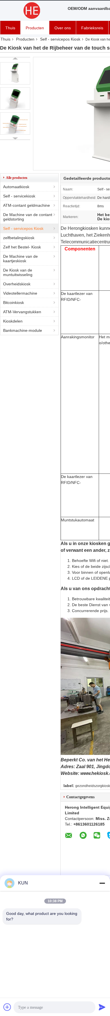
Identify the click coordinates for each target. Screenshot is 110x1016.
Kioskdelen (13, 321)
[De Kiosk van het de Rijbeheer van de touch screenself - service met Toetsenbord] (15, 73)
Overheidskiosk (16, 284)
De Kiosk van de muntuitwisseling (17, 272)
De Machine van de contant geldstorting (27, 216)
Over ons (62, 28)
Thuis (10, 28)
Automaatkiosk (16, 186)
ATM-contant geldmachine (26, 205)
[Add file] (7, 1007)
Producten (35, 28)
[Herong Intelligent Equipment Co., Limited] (31, 10)
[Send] (102, 1007)
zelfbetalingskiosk (18, 237)
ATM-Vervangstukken (22, 312)
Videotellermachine (20, 293)
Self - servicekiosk (19, 196)
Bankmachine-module (22, 330)
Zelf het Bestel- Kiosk (22, 247)
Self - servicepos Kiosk (60, 39)
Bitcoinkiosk (13, 302)
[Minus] (102, 883)
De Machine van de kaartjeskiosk (20, 258)
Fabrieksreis (92, 28)
